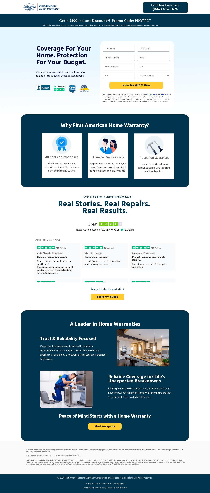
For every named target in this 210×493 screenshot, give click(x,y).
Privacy (105, 484)
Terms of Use (91, 484)
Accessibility (119, 484)
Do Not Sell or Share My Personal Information (105, 488)
